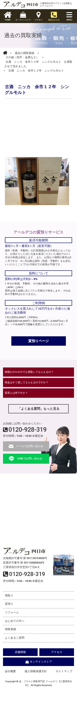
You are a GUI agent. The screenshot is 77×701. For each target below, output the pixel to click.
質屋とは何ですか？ (16, 392)
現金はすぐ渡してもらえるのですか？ (26, 382)
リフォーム (12, 612)
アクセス (56, 652)
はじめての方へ (14, 620)
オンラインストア (41, 661)
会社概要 (10, 671)
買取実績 (10, 629)
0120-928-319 (28, 430)
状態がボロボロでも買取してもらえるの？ (29, 371)
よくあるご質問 (14, 637)
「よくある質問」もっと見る (38, 409)
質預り (9, 603)
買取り (9, 595)
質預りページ (38, 341)
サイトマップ (64, 671)
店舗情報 (20, 652)
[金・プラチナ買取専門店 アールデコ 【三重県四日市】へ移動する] (5, 53)
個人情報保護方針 (36, 671)
